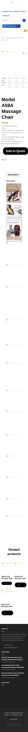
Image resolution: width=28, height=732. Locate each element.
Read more (7, 583)
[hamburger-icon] (25, 31)
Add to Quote (15, 151)
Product (7, 37)
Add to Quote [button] (19, 584)
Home (3, 37)
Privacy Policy (14, 719)
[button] (23, 53)
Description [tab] (13, 175)
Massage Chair (14, 37)
